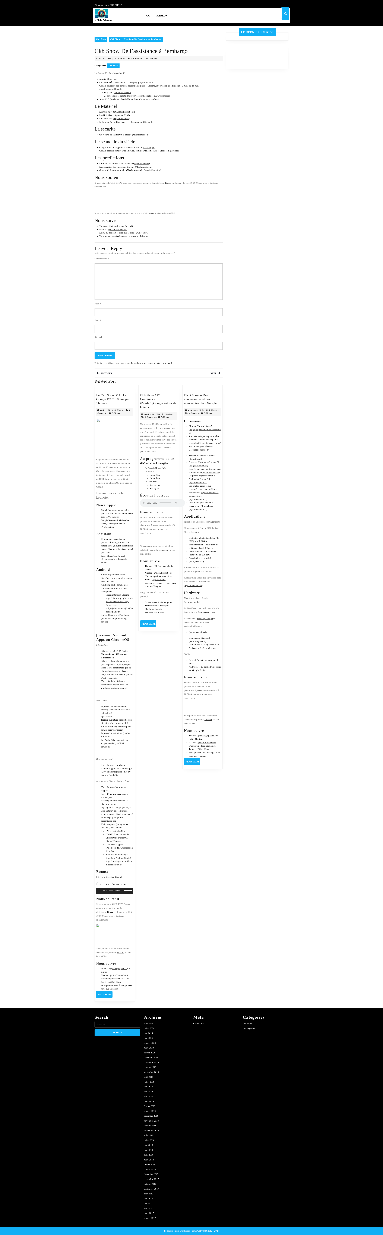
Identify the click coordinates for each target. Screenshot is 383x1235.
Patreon (161, 15)
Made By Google (205, 618)
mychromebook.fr (210, 472)
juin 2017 (148, 1198)
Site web (98, 337)
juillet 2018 (149, 1140)
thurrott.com (195, 459)
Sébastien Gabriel (114, 877)
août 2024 (148, 1023)
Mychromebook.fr (120, 723)
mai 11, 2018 (106, 410)
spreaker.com (213, 522)
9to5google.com (208, 648)
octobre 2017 (150, 1184)
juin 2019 (148, 1086)
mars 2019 (149, 1101)
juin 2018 (148, 1145)
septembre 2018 (151, 1130)
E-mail (98, 320)
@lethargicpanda (116, 226)
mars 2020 (149, 1048)
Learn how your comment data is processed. (151, 363)
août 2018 (148, 1135)
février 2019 (149, 1106)
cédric (157, 602)
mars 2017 (149, 1213)
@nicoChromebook (117, 229)
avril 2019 (148, 1096)
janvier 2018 (150, 1169)
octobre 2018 (150, 1125)
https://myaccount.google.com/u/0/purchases (148, 96)
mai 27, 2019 (105, 58)
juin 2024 (148, 1033)
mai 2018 (148, 1150)
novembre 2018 (151, 1121)
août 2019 (148, 1077)
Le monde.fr (203, 450)
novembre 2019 (151, 1062)
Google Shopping (152, 170)
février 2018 (149, 1164)
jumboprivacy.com (122, 92)
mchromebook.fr (192, 602)
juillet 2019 (149, 1082)
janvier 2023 (150, 1043)
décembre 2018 (151, 1116)
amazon (152, 213)
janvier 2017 (150, 1218)
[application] (114, 891)
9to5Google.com (197, 641)
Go (148, 15)
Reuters (174, 151)
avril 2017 (148, 1208)
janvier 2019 (150, 1111)
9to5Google (148, 147)
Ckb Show (103, 20)
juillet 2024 (149, 1028)
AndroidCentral (144, 122)
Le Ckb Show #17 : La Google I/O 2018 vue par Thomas (112, 399)
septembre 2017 (151, 1189)
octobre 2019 (150, 1067)
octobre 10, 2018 (152, 414)
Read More (105, 995)
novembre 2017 (151, 1179)
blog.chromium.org (199, 465)
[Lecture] (100, 890)
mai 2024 (148, 1038)
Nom (98, 304)
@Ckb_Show (141, 233)
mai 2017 (148, 1203)
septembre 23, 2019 (197, 410)
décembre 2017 (151, 1174)
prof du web (159, 612)
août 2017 (148, 1193)
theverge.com (191, 532)
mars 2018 (149, 1160)
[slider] (128, 890)
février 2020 (149, 1052)
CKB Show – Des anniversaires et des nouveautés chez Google (200, 399)
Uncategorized (249, 1028)
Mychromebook (116, 73)
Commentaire (102, 258)
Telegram (144, 236)
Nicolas (121, 58)
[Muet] (122, 890)
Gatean (148, 602)
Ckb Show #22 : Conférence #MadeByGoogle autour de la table (158, 401)
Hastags (199, 739)
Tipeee (168, 183)
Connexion (198, 1023)
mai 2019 (148, 1091)
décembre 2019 (151, 1057)
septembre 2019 (151, 1072)
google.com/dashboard (110, 89)
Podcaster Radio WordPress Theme (180, 1231)
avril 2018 (148, 1155)
